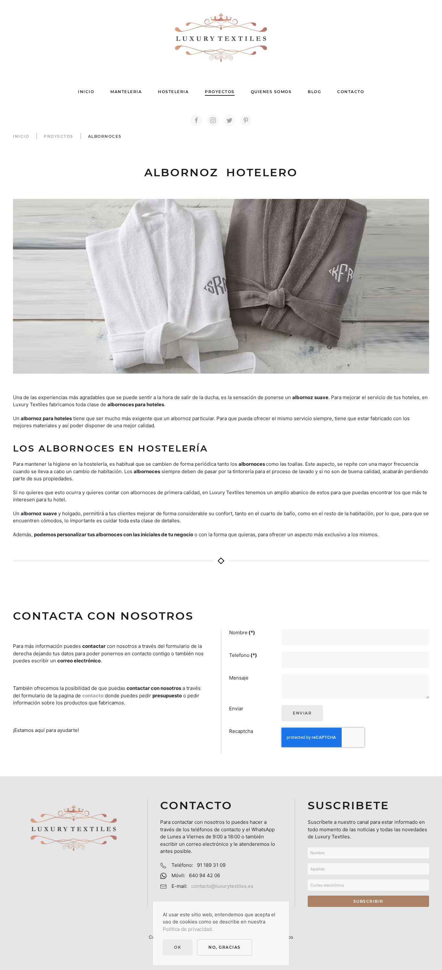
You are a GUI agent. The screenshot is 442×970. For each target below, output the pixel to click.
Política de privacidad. (188, 929)
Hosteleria (173, 91)
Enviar (236, 708)
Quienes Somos (271, 91)
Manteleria (126, 91)
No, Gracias (224, 947)
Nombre (242, 632)
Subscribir (368, 901)
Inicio (86, 91)
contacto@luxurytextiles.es (222, 886)
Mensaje (239, 678)
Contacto (350, 91)
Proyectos (220, 91)
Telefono (243, 655)
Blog (314, 91)
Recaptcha (241, 731)
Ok (177, 947)
